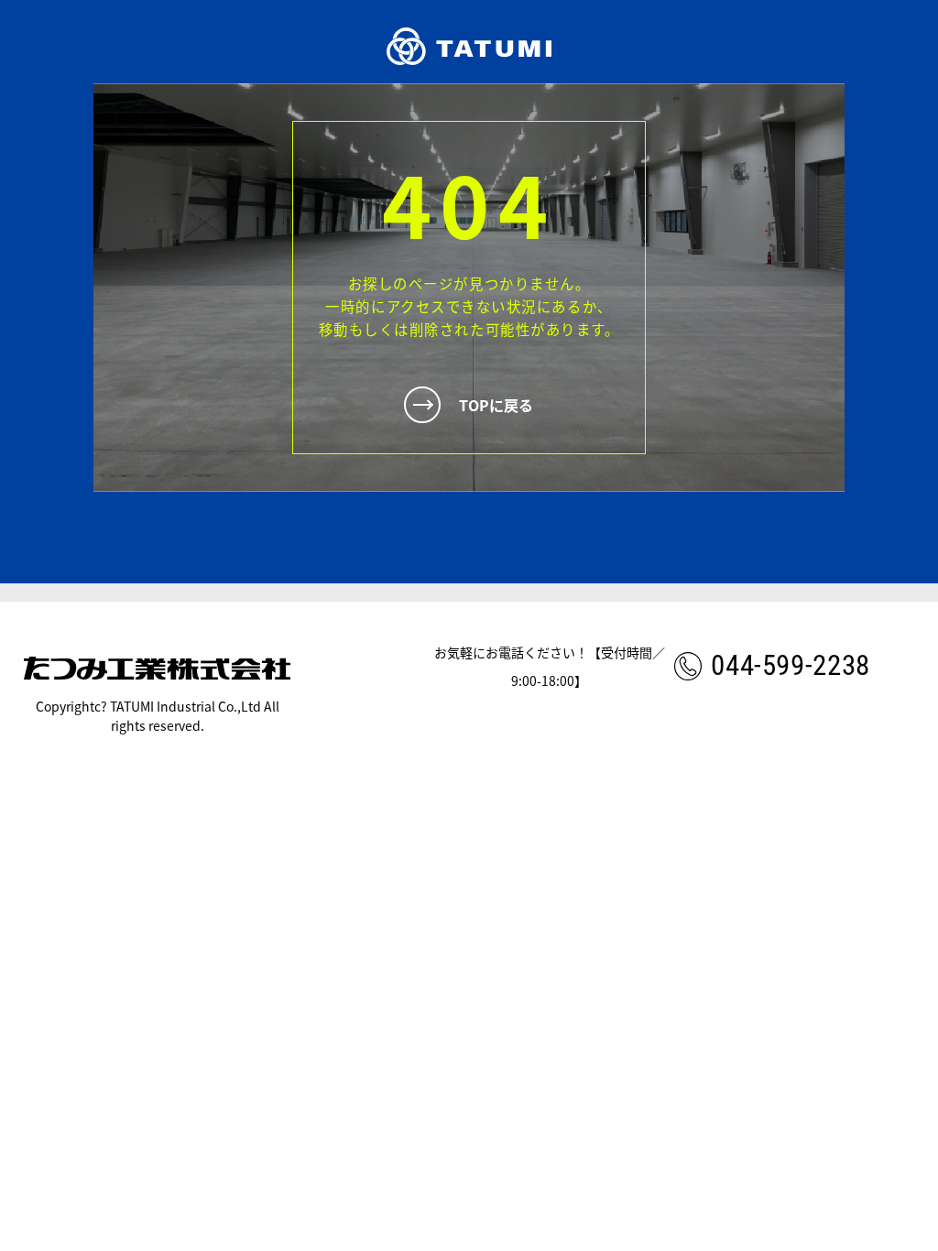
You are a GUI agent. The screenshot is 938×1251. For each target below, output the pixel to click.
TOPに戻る (496, 405)
